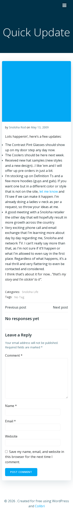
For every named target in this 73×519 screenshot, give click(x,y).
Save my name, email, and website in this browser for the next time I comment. (34, 456)
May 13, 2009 (40, 127)
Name (11, 406)
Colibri (40, 506)
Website (11, 436)
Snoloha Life (30, 292)
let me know (48, 191)
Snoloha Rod (17, 127)
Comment (14, 355)
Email (10, 421)
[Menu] (64, 5)
